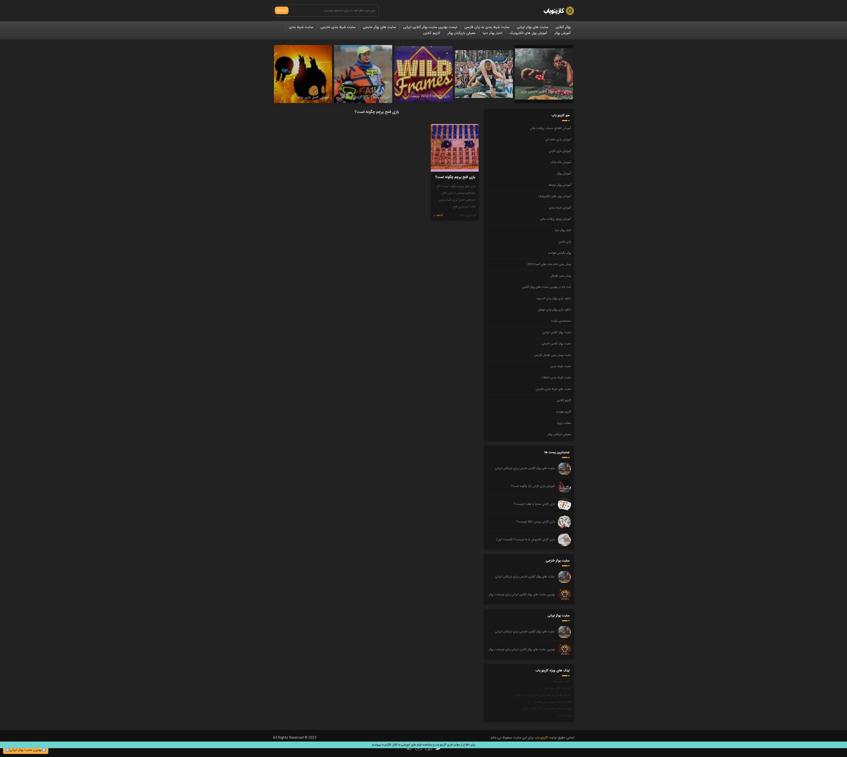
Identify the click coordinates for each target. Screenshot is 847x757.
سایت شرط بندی (301, 27)
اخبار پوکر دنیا (492, 33)
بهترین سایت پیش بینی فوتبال (552, 701)
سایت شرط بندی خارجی (338, 27)
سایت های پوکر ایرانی (532, 27)
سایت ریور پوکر (562, 681)
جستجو (281, 10)
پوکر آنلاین (563, 27)
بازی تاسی (564, 241)
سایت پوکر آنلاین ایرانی (556, 332)
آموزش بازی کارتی (560, 151)
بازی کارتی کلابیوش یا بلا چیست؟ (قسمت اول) (525, 539)
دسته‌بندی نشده (561, 321)
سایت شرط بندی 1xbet (556, 377)
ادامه (439, 215)
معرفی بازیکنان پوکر (461, 33)
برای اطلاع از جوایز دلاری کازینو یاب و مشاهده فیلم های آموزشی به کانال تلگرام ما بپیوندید (423, 744)
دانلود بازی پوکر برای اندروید (553, 298)
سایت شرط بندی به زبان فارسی (487, 27)
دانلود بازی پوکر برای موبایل (554, 309)
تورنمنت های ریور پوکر (557, 688)
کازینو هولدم (563, 412)
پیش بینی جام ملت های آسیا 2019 (549, 264)
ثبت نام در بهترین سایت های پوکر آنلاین (546, 287)
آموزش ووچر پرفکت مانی (555, 219)
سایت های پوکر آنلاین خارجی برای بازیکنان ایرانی (525, 468)
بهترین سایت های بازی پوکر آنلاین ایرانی (546, 708)
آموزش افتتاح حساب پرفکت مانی (550, 128)
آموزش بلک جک (561, 162)
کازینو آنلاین (431, 33)
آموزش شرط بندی (560, 207)
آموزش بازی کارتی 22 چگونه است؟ (533, 486)
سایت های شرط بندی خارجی (553, 389)
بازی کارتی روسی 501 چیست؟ (535, 521)
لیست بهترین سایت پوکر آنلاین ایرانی (430, 27)
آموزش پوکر (563, 33)
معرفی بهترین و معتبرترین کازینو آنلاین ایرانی (543, 695)
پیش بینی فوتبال (561, 275)
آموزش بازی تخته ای (558, 139)
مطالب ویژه (564, 423)
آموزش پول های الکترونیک (528, 33)
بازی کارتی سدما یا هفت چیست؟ (534, 504)
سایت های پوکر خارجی (379, 27)
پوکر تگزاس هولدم (560, 253)
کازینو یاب (541, 737)
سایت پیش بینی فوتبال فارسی (552, 355)
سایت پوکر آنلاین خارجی (556, 343)
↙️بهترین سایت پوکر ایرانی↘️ (25, 750)
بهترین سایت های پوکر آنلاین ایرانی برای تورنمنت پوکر (522, 594)
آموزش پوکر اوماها (560, 185)
